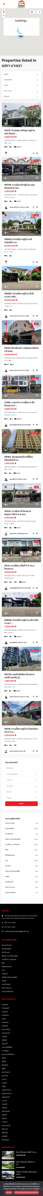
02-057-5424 (10, 927)
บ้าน (6, 860)
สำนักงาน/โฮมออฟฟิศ (12, 871)
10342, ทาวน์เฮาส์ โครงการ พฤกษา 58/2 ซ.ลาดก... (17, 512)
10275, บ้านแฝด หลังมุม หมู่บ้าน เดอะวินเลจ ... (19, 132)
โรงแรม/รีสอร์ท (10, 892)
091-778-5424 (10, 922)
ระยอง (4, 1079)
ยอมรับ (8, 1192)
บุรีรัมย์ (4, 1040)
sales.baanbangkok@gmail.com (17, 931)
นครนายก (5, 1022)
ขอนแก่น (5, 1011)
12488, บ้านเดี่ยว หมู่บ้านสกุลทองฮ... (26, 1173)
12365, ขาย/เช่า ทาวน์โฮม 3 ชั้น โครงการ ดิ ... (19, 404)
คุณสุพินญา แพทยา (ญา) (18, 479)
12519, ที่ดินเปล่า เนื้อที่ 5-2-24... (26, 1163)
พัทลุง (4, 1058)
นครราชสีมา (6, 1029)
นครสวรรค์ (6, 1033)
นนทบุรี (4, 1036)
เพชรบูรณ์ (5, 1139)
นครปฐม (5, 1026)
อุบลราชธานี (6, 1125)
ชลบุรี (4, 1019)
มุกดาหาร (5, 1075)
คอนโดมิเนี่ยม (9, 828)
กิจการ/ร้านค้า (10, 823)
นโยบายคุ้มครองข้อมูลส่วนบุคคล (26, 1192)
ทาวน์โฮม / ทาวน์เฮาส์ (12, 844)
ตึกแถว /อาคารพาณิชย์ (12, 839)
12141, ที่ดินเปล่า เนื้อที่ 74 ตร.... (26, 1152)
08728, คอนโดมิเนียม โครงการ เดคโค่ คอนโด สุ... (19, 676)
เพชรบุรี (4, 1136)
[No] (40, 1188)
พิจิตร (4, 1061)
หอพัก (7, 876)
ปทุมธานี (4, 1043)
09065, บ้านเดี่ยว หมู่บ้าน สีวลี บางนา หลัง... (19, 295)
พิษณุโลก (5, 1065)
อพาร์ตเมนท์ (9, 882)
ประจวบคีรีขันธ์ (7, 1047)
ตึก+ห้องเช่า (9, 834)
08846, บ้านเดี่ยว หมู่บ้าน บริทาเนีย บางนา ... (21, 621)
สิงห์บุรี (4, 1107)
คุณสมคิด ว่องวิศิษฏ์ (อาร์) (19, 533)
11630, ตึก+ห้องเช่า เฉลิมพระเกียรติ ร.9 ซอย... (21, 349)
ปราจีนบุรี (5, 1051)
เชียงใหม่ (5, 1132)
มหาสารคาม (6, 1072)
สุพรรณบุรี (6, 1111)
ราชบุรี (4, 1083)
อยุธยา (4, 1118)
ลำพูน (4, 1086)
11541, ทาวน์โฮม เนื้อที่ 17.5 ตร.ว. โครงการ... (19, 567)
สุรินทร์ (4, 1115)
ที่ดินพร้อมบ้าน (10, 855)
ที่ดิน (6, 850)
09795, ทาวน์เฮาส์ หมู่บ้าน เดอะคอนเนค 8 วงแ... (19, 186)
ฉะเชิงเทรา (5, 1015)
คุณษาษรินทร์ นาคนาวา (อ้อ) (19, 207)
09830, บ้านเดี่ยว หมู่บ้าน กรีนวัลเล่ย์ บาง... (18, 240)
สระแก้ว (4, 1104)
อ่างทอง (5, 1122)
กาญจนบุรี (5, 1008)
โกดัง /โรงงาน (10, 887)
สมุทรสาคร (6, 1097)
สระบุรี (4, 1100)
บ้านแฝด (8, 866)
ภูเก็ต (3, 1068)
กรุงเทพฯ (5, 1004)
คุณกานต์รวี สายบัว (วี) (17, 751)
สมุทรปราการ (6, 1090)
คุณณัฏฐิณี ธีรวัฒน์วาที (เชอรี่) (20, 425)
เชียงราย (5, 1129)
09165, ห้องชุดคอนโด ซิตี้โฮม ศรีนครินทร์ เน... (18, 458)
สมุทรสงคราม (7, 1093)
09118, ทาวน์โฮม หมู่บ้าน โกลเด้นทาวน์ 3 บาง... (21, 730)
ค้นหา (21, 803)
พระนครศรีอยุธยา (8, 1054)
